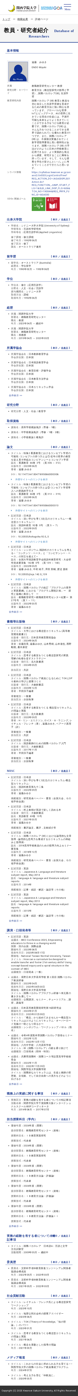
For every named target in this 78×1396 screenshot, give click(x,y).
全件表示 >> (15, 395)
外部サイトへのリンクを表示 (31, 479)
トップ (6, 19)
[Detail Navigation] (67, 7)
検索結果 (22, 19)
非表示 (64, 219)
